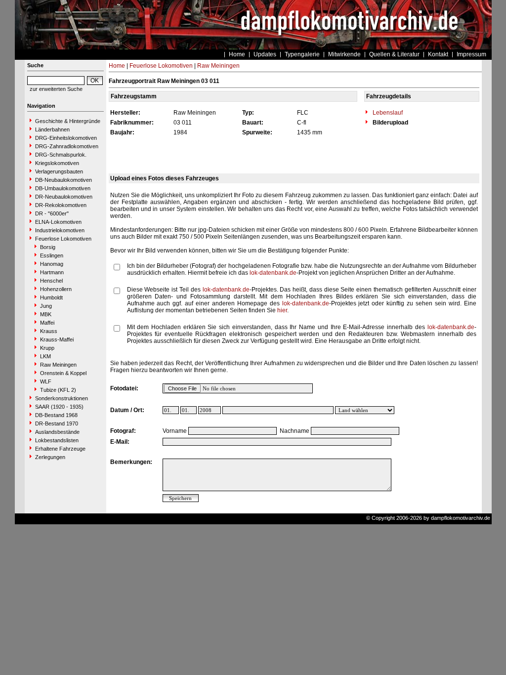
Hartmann (52, 272)
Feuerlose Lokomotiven (63, 239)
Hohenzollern (56, 289)
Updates (264, 54)
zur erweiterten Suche (56, 89)
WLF (45, 381)
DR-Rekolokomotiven (60, 205)
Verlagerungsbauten (59, 171)
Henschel (51, 281)
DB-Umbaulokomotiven (62, 188)
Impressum (471, 54)
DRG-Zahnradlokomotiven (66, 146)
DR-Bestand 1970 (56, 423)
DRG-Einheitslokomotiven (66, 138)
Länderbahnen (52, 129)
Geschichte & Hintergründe (67, 121)
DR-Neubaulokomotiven (63, 197)
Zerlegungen (50, 457)
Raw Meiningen (58, 365)
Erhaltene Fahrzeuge (60, 449)
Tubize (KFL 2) (58, 390)
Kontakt (438, 54)
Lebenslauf (387, 112)
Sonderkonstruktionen (61, 398)
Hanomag (51, 264)
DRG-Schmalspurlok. (60, 155)
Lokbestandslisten (57, 440)
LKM (45, 356)
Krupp (47, 348)
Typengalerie (302, 54)
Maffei (47, 323)
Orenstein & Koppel (63, 373)
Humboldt (51, 297)
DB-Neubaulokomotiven (63, 180)
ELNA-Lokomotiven (58, 222)
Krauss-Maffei (57, 339)
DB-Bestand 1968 (56, 415)
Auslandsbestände (57, 432)
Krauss (48, 331)
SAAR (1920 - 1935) (59, 407)
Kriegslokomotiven (57, 163)
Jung (46, 306)
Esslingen (51, 255)
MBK (45, 314)
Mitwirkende (344, 54)
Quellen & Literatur (394, 54)
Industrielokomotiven (59, 230)
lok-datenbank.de (273, 272)
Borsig (47, 247)
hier (282, 310)
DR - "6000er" (52, 213)
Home (237, 54)
